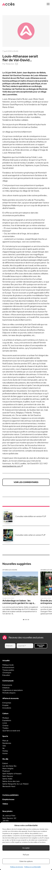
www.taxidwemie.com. (11, 466)
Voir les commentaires (26, 482)
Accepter (26, 848)
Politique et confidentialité (32, 867)
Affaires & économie (9, 570)
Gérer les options (26, 861)
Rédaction (10, 64)
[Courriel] (16, 64)
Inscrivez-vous (41, 646)
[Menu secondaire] (48, 4)
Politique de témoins (16, 867)
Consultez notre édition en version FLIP (30, 516)
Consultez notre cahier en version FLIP (30, 535)
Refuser (26, 854)
